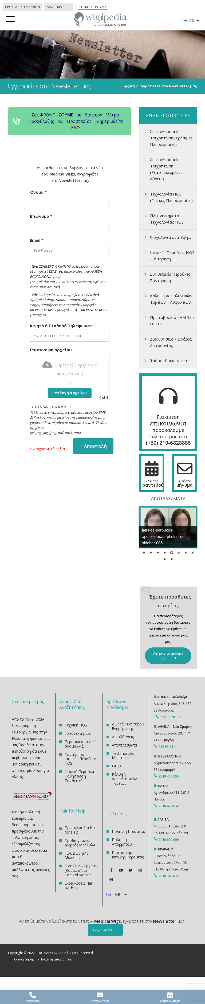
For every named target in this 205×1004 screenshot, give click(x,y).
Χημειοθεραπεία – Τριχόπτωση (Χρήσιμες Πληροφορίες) (171, 138)
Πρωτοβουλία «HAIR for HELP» (172, 320)
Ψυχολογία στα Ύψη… (170, 237)
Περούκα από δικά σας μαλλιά (81, 744)
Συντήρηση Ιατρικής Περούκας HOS (80, 759)
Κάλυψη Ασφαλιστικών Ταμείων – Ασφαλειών (171, 299)
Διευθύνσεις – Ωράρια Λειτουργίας (171, 342)
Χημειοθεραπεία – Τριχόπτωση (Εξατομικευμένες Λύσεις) (166, 169)
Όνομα (38, 192)
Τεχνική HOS (76, 725)
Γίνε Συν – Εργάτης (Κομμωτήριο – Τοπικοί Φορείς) (81, 870)
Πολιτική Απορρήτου (122, 842)
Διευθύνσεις (123, 736)
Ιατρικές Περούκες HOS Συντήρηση (172, 255)
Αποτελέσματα (124, 745)
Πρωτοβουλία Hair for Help (81, 830)
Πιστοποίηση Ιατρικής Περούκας (128, 855)
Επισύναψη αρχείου (51, 349)
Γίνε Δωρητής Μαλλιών (76, 855)
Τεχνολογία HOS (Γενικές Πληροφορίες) (171, 197)
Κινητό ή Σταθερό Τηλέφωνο (61, 325)
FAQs (116, 765)
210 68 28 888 (170, 717)
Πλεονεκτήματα (78, 733)
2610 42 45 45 (169, 806)
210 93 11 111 (169, 746)
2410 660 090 (169, 839)
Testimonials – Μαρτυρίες (124, 755)
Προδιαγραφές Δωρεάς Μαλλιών (80, 842)
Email (37, 240)
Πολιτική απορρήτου (56, 959)
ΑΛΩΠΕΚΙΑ (54, 7)
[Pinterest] (111, 880)
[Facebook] (111, 870)
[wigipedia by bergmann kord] (100, 25)
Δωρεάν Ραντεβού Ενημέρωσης (128, 726)
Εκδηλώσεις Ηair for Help (79, 885)
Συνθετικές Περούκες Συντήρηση (170, 277)
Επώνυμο (41, 216)
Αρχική (129, 86)
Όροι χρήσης (24, 959)
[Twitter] (130, 870)
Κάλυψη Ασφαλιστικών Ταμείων (124, 779)
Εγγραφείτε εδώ (105, 930)
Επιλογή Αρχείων (70, 392)
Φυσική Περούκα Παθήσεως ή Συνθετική (79, 776)
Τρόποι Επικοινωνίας (170, 360)
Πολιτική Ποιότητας (128, 831)
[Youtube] (121, 870)
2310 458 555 (169, 776)
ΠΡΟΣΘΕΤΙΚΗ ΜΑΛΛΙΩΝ (22, 7)
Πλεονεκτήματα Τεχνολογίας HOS (167, 219)
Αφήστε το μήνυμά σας (168, 656)
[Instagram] (140, 870)
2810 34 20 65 (169, 876)
